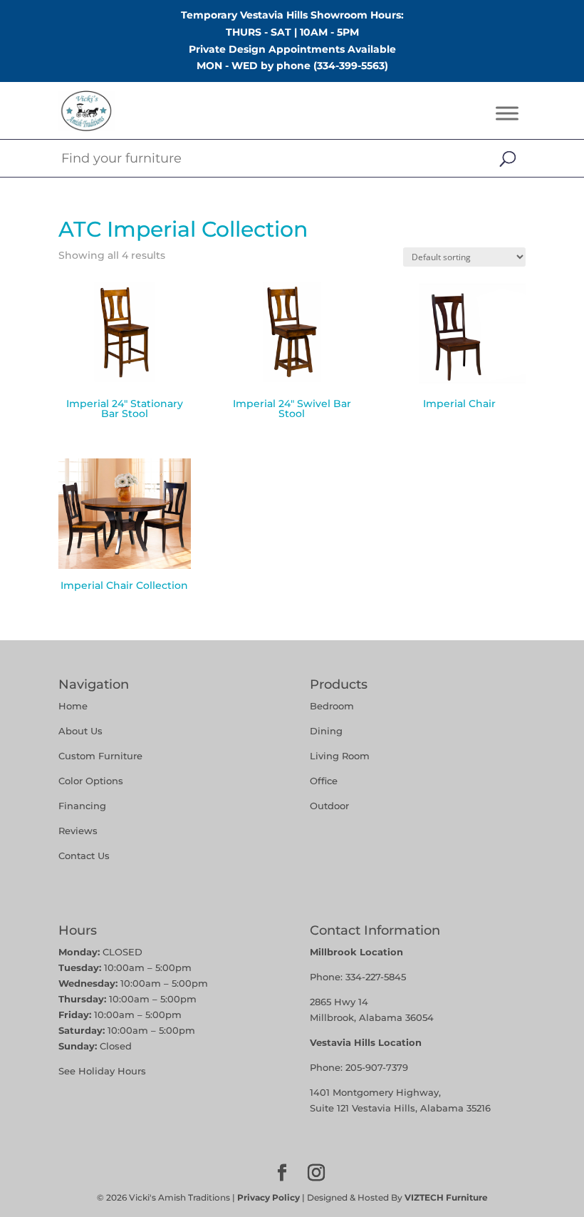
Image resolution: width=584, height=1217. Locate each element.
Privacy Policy (268, 1197)
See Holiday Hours (102, 1071)
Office (324, 780)
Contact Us (84, 855)
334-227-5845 (375, 976)
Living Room (340, 755)
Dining (327, 730)
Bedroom (332, 706)
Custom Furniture (100, 755)
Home (73, 706)
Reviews (78, 830)
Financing (82, 805)
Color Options (90, 780)
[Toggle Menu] (507, 113)
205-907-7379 (376, 1067)
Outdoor (329, 805)
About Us (80, 730)
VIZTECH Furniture (446, 1197)
